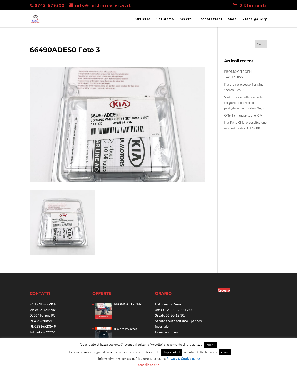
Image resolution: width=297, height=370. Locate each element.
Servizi (186, 19)
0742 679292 (50, 5)
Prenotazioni (210, 19)
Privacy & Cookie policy (183, 358)
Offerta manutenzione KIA (243, 115)
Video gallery (254, 19)
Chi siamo (165, 19)
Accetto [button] (211, 344)
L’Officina (142, 19)
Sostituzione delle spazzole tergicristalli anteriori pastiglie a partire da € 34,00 (244, 102)
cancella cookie (148, 365)
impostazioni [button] (172, 352)
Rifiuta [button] (224, 352)
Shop (232, 19)
